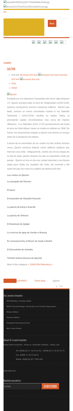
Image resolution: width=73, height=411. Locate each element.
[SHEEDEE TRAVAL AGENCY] (24, 27)
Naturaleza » (46, 264)
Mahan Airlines (12, 312)
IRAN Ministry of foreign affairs (19, 301)
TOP (61, 286)
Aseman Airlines (13, 317)
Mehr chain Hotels (14, 328)
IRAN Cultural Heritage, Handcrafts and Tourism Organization (31, 306)
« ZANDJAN (34, 264)
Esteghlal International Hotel (18, 323)
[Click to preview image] (12, 94)
